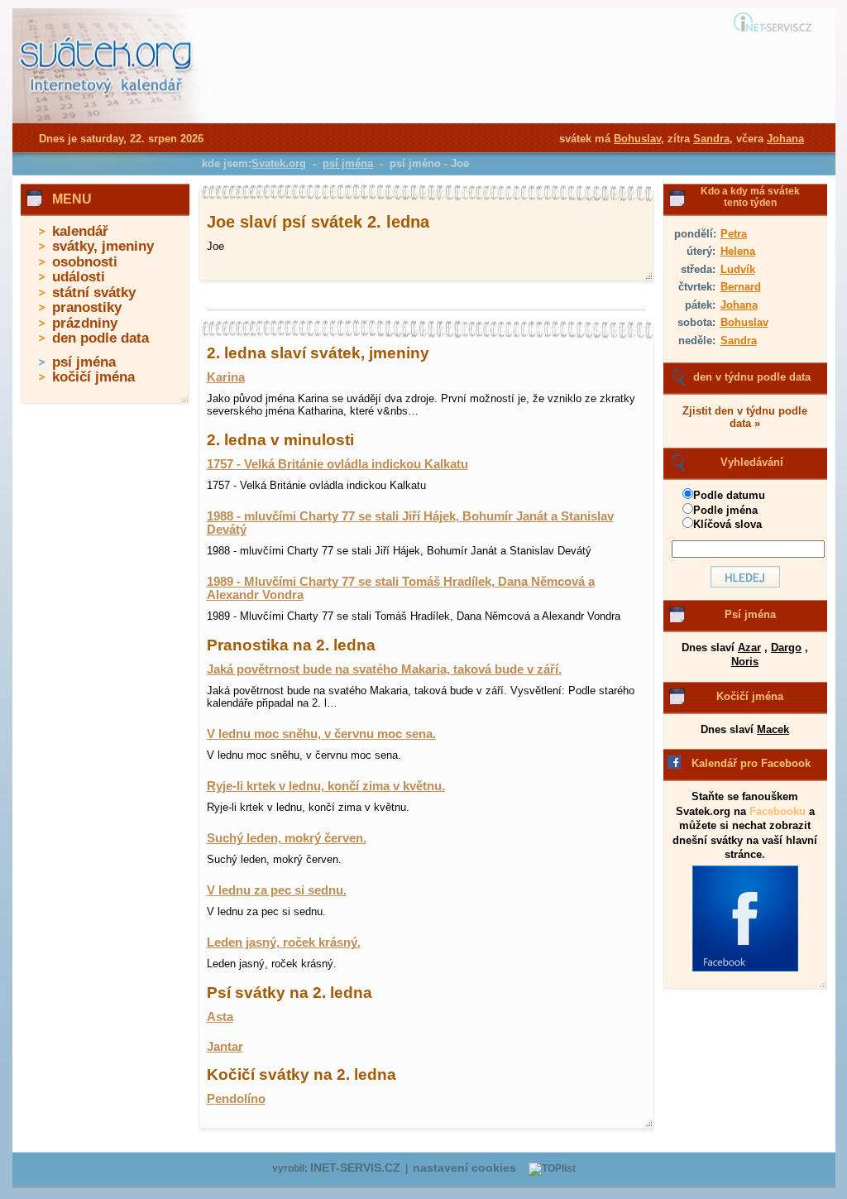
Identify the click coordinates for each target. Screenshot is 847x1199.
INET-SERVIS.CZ (355, 1168)
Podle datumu (729, 495)
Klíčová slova (727, 524)
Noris (744, 661)
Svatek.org (278, 163)
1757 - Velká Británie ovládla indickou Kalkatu (337, 464)
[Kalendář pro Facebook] (745, 968)
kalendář (80, 231)
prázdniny (84, 323)
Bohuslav (744, 322)
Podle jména (725, 510)
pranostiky (87, 307)
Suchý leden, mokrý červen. (286, 838)
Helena (737, 251)
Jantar (225, 1046)
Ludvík (737, 269)
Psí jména (750, 614)
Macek (773, 729)
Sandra (738, 340)
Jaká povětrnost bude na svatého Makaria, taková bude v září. (384, 669)
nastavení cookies (464, 1168)
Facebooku (777, 811)
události (78, 277)
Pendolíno (236, 1098)
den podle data (100, 338)
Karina (226, 377)
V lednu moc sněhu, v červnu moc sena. (321, 734)
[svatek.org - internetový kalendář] (107, 120)
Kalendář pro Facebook (751, 763)
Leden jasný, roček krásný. (284, 942)
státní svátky (94, 292)
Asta (220, 1017)
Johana (739, 305)
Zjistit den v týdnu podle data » (744, 417)
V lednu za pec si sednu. (277, 890)
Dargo (786, 647)
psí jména (84, 362)
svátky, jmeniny (103, 246)
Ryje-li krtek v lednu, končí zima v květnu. (326, 786)
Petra (733, 234)
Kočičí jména (749, 696)
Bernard (740, 287)
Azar (749, 647)
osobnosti (84, 262)
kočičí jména (93, 377)
